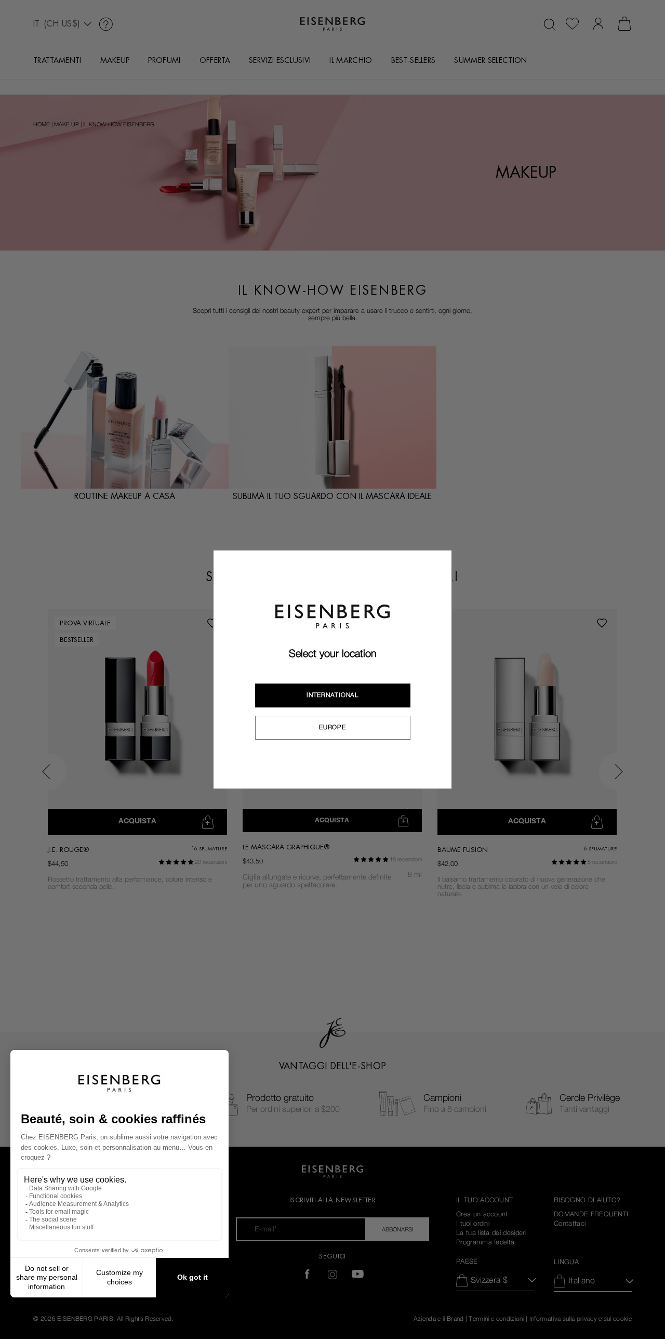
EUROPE (332, 727)
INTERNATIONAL (332, 695)
